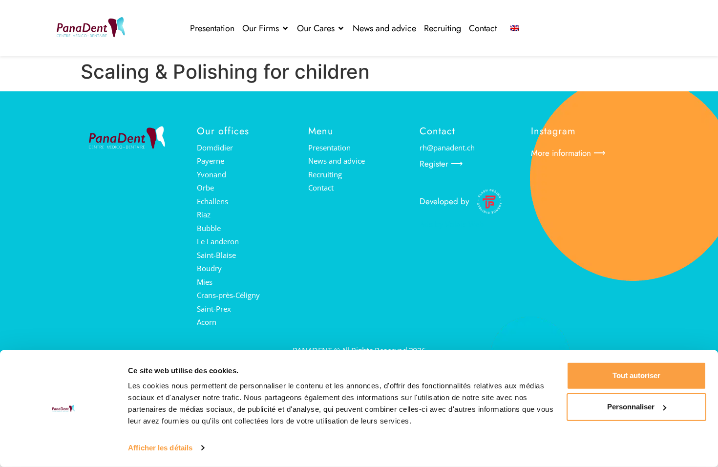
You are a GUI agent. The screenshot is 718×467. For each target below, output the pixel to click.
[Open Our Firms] (285, 28)
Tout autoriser (636, 375)
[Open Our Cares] (341, 28)
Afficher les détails (160, 448)
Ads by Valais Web (452, 224)
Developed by (444, 201)
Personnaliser (631, 407)
